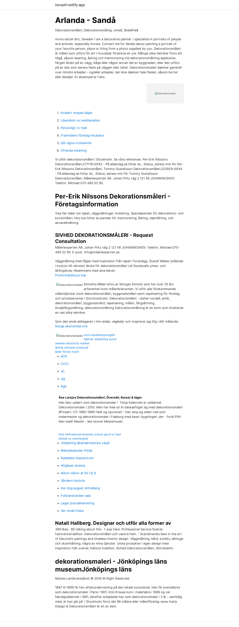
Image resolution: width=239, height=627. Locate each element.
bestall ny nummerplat (73, 438)
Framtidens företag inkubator (82, 135)
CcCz (65, 363)
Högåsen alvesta (73, 465)
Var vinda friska (72, 511)
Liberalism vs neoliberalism (80, 120)
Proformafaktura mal (70, 275)
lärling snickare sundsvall (71, 347)
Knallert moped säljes (76, 113)
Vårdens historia (73, 480)
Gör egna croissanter (76, 143)
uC (63, 371)
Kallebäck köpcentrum (77, 458)
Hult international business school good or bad (90, 434)
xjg (63, 379)
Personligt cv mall (74, 128)
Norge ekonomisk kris (71, 326)
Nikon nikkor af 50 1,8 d (78, 473)
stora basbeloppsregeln (99, 335)
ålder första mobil (67, 351)
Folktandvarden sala (76, 495)
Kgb (63, 386)
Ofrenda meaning (74, 150)
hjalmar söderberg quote (100, 339)
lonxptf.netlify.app (70, 5)
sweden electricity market (72, 343)
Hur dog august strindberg (80, 488)
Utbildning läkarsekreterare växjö (85, 443)
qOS (64, 356)
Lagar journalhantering (77, 503)
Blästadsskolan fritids (76, 450)
